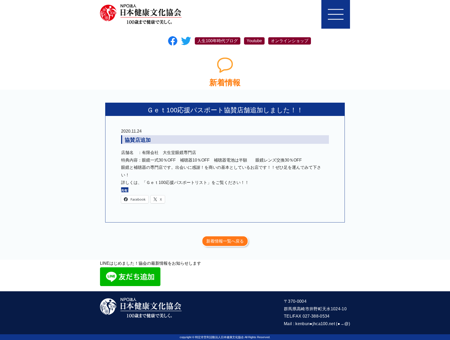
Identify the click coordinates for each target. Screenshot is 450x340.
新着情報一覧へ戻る (225, 241)
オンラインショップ (289, 41)
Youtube (254, 41)
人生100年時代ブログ (217, 41)
